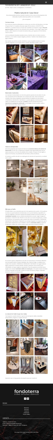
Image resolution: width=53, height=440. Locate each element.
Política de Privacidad (25, 432)
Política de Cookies (34, 432)
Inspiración (26, 412)
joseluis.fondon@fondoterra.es (14, 423)
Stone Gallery (26, 414)
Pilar (8, 7)
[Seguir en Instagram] (28, 399)
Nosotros (26, 407)
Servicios (26, 409)
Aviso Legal (16, 432)
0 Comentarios (28, 7)
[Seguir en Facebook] (25, 399)
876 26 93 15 (13, 422)
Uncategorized (20, 7)
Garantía (26, 411)
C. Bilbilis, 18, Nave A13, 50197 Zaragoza (17, 425)
